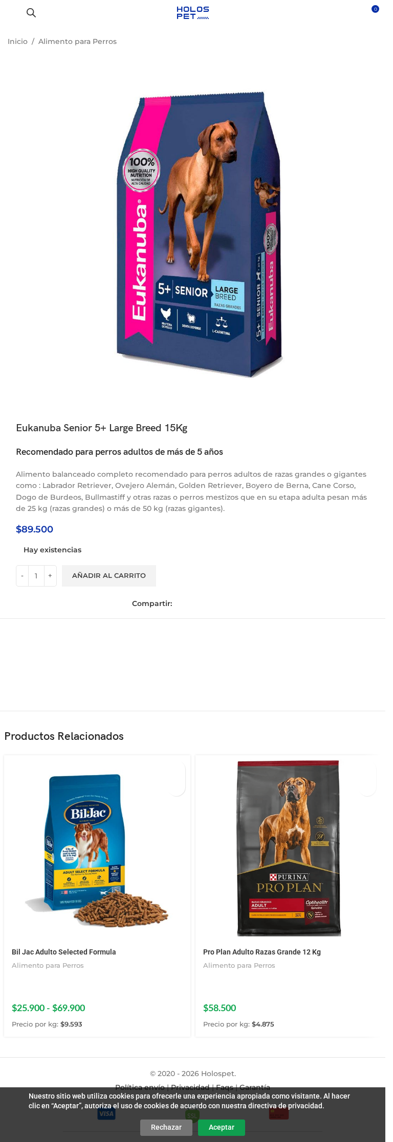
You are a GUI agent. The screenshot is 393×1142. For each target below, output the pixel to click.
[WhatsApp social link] (209, 604)
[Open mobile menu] (12, 13)
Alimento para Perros (77, 41)
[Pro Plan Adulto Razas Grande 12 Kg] (288, 848)
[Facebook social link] (180, 604)
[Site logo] (192, 12)
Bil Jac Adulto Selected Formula (64, 952)
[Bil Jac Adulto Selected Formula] (97, 848)
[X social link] (194, 604)
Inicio (18, 41)
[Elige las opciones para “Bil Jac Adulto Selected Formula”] (176, 769)
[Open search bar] (31, 12)
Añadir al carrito (109, 575)
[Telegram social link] (223, 604)
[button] (367, 769)
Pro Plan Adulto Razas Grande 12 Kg (262, 952)
